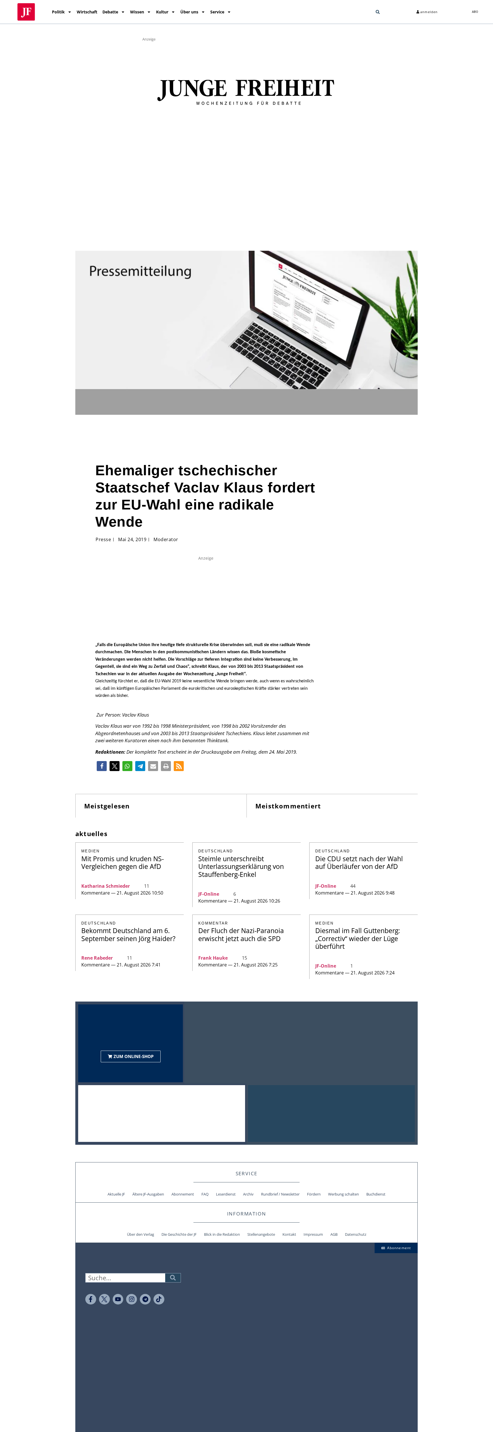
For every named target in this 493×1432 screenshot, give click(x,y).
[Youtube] (118, 1299)
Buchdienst (375, 1194)
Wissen (137, 12)
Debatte (110, 12)
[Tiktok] (158, 1299)
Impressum (313, 1234)
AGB (334, 1234)
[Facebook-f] (90, 1299)
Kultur (162, 12)
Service (217, 12)
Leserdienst (226, 1194)
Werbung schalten (343, 1194)
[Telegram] (145, 1299)
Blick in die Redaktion (222, 1234)
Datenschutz (355, 1234)
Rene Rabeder (97, 958)
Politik (58, 12)
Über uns (189, 12)
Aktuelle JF (116, 1194)
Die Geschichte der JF (179, 1234)
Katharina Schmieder (105, 886)
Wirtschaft (87, 12)
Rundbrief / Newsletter (280, 1194)
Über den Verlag (140, 1234)
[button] (377, 12)
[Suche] (173, 1277)
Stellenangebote (261, 1234)
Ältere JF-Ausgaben (148, 1194)
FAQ (205, 1194)
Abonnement (182, 1194)
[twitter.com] (104, 1299)
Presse (103, 539)
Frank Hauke (213, 958)
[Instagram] (131, 1299)
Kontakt (289, 1234)
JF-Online (208, 894)
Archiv (248, 1194)
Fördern (314, 1194)
